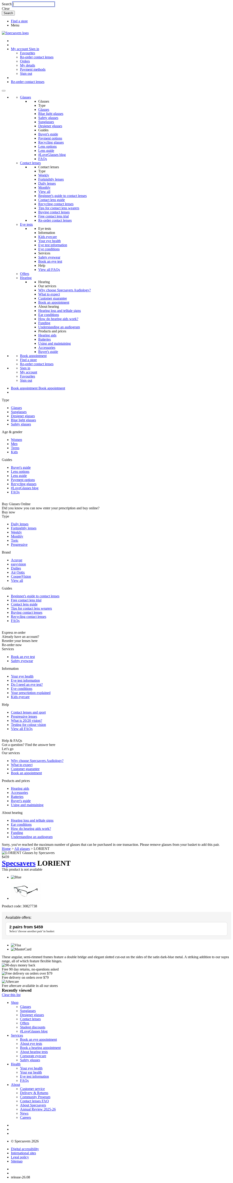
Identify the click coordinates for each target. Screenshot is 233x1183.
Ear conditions (48, 315)
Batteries (44, 339)
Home (6, 849)
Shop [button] (14, 1002)
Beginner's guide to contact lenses (62, 196)
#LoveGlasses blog (52, 155)
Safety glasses (48, 118)
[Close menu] (3, 90)
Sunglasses (46, 122)
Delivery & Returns (34, 1093)
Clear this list (11, 995)
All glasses (22, 849)
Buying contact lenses (54, 212)
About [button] (15, 1085)
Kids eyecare (47, 237)
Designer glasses (50, 126)
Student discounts (32, 1027)
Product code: (12, 906)
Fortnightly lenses (51, 179)
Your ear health (31, 1072)
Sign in (34, 49)
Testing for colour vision (28, 725)
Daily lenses (47, 183)
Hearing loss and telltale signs (59, 311)
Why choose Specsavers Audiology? (64, 290)
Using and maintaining (54, 343)
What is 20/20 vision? (26, 720)
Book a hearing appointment (40, 1048)
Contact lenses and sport (28, 712)
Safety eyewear (49, 257)
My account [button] (20, 49)
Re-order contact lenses (36, 57)
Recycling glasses (51, 142)
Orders (25, 61)
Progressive (19, 544)
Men (14, 444)
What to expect (49, 294)
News (24, 1113)
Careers (25, 1117)
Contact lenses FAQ (34, 1101)
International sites (23, 1153)
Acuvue (16, 560)
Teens (15, 448)
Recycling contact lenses (55, 204)
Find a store (19, 21)
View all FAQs (49, 270)
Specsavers (18, 863)
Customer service (32, 1089)
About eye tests (31, 1044)
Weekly (43, 175)
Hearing (26, 278)
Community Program (35, 1097)
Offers (24, 274)
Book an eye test (50, 261)
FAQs (42, 159)
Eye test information (52, 245)
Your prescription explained (31, 693)
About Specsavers (33, 1105)
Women (16, 440)
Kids (14, 452)
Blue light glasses (50, 114)
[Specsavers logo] (15, 33)
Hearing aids (47, 335)
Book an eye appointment (38, 1039)
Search (7, 4)
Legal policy (20, 1157)
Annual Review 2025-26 (38, 1109)
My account (28, 372)
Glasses (25, 97)
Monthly (44, 187)
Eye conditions (49, 249)
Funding (44, 323)
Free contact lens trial (53, 216)
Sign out (26, 73)
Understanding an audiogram (59, 327)
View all (44, 192)
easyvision (18, 564)
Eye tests (26, 224)
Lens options (47, 146)
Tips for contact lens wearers (58, 208)
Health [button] (15, 1064)
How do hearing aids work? (58, 319)
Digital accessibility (25, 1149)
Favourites (27, 53)
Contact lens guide (51, 200)
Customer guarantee (52, 298)
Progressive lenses (24, 716)
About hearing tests (34, 1052)
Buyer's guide (48, 134)
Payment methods (33, 69)
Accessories (46, 347)
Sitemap (17, 1161)
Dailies (16, 568)
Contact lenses (30, 163)
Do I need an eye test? (27, 684)
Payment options (50, 138)
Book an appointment (53, 302)
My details (27, 65)
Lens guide (46, 151)
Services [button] (17, 1035)
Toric (14, 540)
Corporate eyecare (33, 1056)
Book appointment (33, 356)
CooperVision (21, 576)
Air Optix (18, 572)
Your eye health (49, 241)
